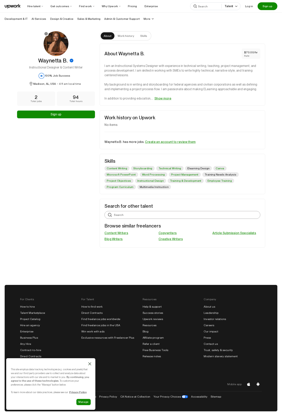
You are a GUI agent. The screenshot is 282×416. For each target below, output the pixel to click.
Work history (126, 35)
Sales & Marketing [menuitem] (89, 18)
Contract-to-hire (30, 350)
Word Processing (153, 174)
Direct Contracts (30, 356)
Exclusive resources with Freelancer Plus (107, 337)
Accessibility (199, 396)
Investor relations (215, 319)
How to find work (92, 306)
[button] (71, 60)
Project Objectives (119, 180)
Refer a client (151, 343)
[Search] (195, 6)
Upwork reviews (153, 319)
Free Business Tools (155, 350)
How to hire (27, 306)
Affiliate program (153, 337)
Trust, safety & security (218, 350)
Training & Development (185, 180)
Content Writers (116, 233)
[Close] (90, 364)
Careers (209, 325)
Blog (146, 331)
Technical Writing (170, 168)
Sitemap (216, 396)
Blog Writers (113, 239)
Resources (150, 325)
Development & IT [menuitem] (16, 18)
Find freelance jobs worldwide (100, 319)
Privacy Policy (108, 396)
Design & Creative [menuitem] (61, 18)
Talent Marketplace (32, 312)
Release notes (152, 356)
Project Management (184, 174)
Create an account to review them (170, 142)
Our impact (211, 331)
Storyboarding (142, 168)
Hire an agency (30, 325)
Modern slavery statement (221, 356)
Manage (83, 401)
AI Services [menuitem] (39, 18)
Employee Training (220, 180)
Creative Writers (171, 239)
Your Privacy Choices (171, 396)
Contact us (211, 343)
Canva (220, 168)
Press (207, 337)
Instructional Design (150, 180)
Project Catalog (30, 319)
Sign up (267, 6)
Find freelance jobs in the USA (100, 325)
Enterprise (27, 331)
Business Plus (29, 337)
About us (209, 306)
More (147, 18)
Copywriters (168, 233)
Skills (143, 35)
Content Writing (117, 168)
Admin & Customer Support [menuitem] (122, 18)
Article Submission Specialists (234, 233)
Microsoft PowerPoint (121, 174)
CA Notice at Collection (135, 396)
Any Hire (25, 343)
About (107, 35)
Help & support (152, 306)
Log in (249, 6)
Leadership (211, 312)
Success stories (153, 312)
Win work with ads (93, 331)
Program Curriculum (120, 187)
